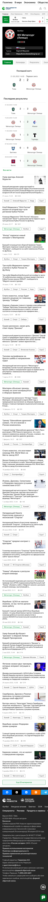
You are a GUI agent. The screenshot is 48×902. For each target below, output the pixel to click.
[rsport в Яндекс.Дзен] (16, 792)
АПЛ (43, 14)
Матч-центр (6, 19)
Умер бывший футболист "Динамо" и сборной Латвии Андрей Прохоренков (15, 635)
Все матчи (7, 170)
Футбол (20, 31)
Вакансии (6, 821)
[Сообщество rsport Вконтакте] (26, 792)
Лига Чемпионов (17, 14)
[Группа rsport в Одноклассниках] (36, 792)
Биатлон (32, 807)
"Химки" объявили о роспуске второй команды (16, 572)
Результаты (34, 62)
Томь (14, 89)
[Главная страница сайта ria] (3, 8)
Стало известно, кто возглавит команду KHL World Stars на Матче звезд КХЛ (16, 453)
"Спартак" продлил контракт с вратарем (16, 542)
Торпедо (34, 139)
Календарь (20, 62)
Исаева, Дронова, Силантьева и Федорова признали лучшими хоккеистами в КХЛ (17, 483)
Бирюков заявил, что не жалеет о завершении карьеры (17, 753)
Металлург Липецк (33, 89)
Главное (5, 14)
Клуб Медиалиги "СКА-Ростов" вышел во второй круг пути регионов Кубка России (16, 209)
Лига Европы (35, 14)
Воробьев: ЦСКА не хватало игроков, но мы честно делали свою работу (16, 603)
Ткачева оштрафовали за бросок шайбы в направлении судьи (16, 358)
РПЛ (26, 14)
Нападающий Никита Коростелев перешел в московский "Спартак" (13, 515)
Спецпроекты (8, 811)
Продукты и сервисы (36, 811)
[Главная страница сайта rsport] (15, 8)
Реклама (20, 811)
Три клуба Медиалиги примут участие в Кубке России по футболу (16, 267)
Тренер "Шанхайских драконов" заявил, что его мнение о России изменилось (17, 422)
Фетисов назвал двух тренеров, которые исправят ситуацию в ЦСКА (17, 666)
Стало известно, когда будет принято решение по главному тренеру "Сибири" (16, 298)
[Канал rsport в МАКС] (7, 792)
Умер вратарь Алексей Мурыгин (12, 178)
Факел (34, 126)
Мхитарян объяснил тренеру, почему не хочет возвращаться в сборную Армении (17, 390)
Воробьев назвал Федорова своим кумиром (15, 725)
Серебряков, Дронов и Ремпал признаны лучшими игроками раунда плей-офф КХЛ (16, 696)
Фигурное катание (18, 807)
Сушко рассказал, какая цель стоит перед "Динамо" (16, 327)
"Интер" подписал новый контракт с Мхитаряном (13, 236)
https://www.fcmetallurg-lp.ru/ (28, 54)
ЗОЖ (40, 807)
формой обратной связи (25, 870)
